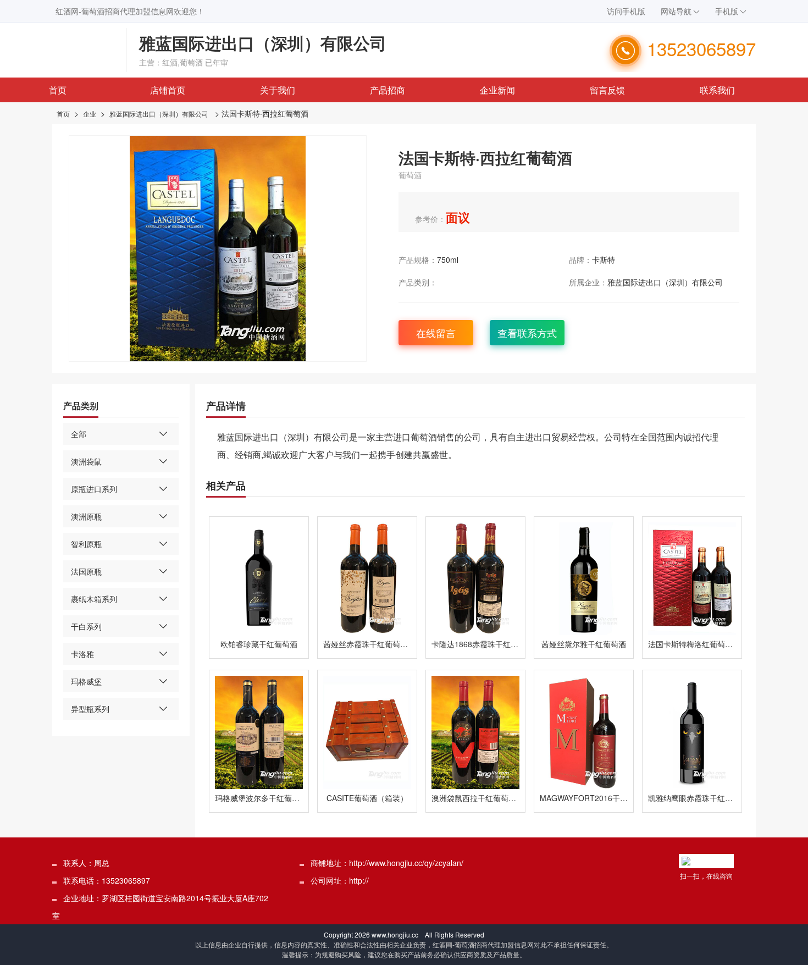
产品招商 (387, 90)
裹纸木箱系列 (94, 598)
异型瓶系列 (90, 708)
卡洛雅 (82, 653)
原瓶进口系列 (94, 488)
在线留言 (436, 333)
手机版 (726, 10)
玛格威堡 (86, 681)
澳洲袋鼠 (86, 461)
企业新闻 (497, 90)
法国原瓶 (86, 571)
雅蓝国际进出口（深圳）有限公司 (158, 113)
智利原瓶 (86, 543)
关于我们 (277, 90)
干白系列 (86, 626)
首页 (58, 90)
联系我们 (717, 90)
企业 (89, 113)
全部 (78, 433)
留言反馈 (607, 90)
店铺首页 (167, 90)
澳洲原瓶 (86, 516)
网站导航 (676, 10)
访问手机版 (626, 10)
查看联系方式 (527, 333)
